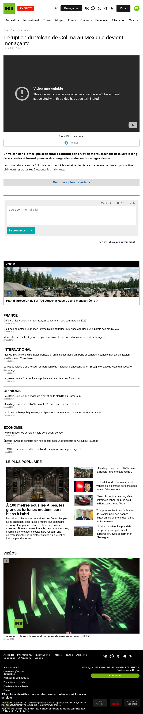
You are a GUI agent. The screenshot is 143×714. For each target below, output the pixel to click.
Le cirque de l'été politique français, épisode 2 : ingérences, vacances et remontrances (52, 412)
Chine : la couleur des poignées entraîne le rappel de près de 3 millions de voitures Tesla (114, 500)
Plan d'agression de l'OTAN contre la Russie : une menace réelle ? (41, 404)
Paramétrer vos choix (14, 682)
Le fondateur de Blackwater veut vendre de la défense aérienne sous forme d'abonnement (116, 486)
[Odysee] (93, 8)
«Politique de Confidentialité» (15, 711)
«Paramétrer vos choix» (49, 705)
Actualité (10, 20)
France (72, 20)
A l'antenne (118, 20)
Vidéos (133, 20)
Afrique (59, 20)
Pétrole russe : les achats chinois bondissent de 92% (33, 432)
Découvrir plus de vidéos (71, 182)
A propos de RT (11, 667)
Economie (101, 20)
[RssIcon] (112, 8)
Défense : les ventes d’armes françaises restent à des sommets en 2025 (44, 320)
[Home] (9, 8)
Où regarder (71, 8)
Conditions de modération (16, 686)
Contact (7, 690)
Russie (47, 20)
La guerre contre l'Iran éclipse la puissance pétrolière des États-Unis (42, 378)
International (31, 20)
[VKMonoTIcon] (87, 8)
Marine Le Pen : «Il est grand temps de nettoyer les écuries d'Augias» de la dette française (54, 337)
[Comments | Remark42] (71, 223)
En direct (26, 8)
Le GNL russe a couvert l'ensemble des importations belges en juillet (42, 449)
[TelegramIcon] (105, 8)
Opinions (86, 20)
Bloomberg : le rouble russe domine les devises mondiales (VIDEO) (47, 636)
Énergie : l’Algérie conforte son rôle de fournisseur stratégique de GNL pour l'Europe (50, 440)
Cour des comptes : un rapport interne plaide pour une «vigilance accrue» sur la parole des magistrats (61, 328)
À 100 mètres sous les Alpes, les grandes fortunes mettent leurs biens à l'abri (35, 509)
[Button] (137, 8)
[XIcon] (99, 8)
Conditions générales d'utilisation (14, 672)
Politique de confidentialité (16, 678)
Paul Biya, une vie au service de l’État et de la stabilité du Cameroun (42, 395)
